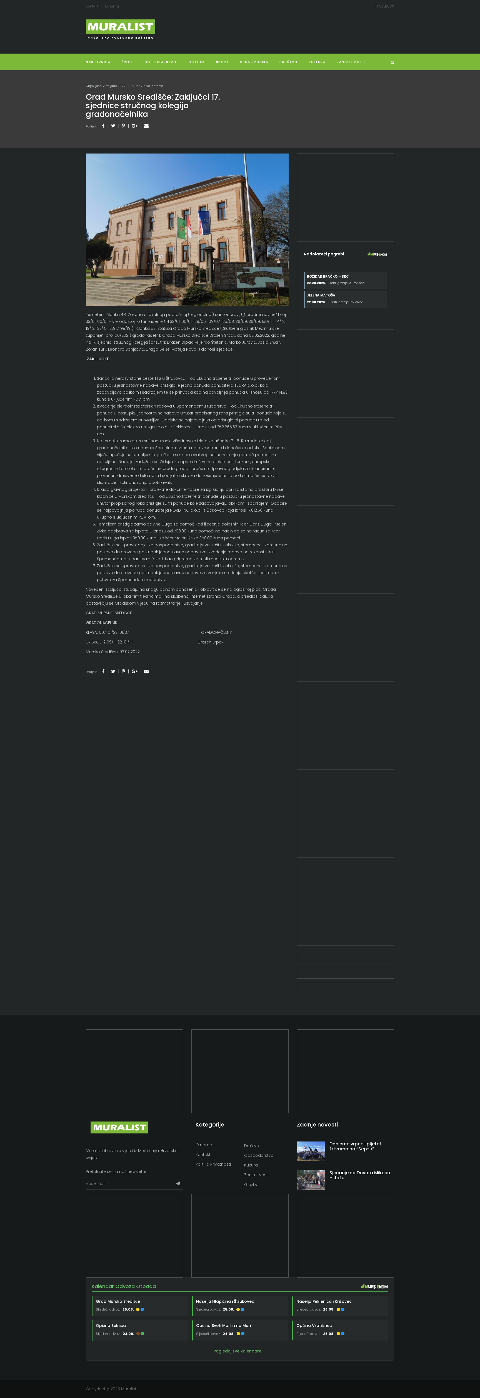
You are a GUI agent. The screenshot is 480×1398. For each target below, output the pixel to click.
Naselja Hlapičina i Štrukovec (225, 1301)
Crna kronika (254, 62)
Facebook (385, 6)
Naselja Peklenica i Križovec (324, 1301)
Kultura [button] (317, 62)
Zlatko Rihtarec (152, 86)
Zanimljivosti (351, 62)
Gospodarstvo (160, 62)
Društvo (288, 62)
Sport (222, 62)
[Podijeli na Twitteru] (113, 126)
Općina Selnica (111, 1325)
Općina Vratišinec (314, 1325)
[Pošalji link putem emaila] (146, 126)
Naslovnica (98, 62)
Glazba (251, 1184)
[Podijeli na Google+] (135, 126)
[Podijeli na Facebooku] (103, 126)
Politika (196, 62)
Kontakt (92, 6)
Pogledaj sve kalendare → (240, 1351)
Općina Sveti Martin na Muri (223, 1325)
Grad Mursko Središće (118, 1301)
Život (127, 62)
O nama (112, 6)
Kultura (251, 1165)
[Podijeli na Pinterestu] (123, 126)
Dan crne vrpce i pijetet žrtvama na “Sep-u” (355, 1146)
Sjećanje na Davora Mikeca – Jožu (359, 1175)
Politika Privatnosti (213, 1164)
